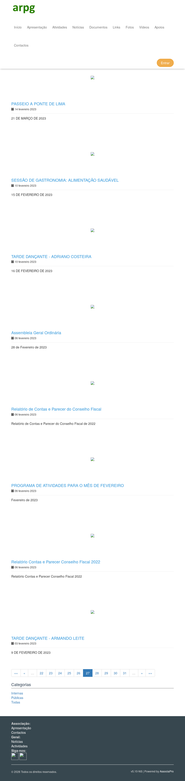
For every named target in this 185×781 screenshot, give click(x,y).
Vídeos (144, 27)
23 (51, 673)
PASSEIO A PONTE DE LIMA (38, 103)
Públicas (17, 697)
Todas (15, 702)
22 (41, 673)
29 (106, 673)
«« (16, 673)
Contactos (21, 45)
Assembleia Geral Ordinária (36, 332)
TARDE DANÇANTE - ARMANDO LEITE (47, 638)
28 (97, 673)
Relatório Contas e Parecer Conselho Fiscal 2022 (55, 562)
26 (78, 673)
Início (18, 27)
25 (69, 673)
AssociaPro (167, 771)
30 (115, 673)
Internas (17, 693)
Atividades (59, 27)
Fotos (130, 27)
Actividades (19, 746)
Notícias (78, 27)
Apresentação (37, 27)
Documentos (98, 27)
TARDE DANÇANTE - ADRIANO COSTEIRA (51, 256)
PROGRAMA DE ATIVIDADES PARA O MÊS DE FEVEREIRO (67, 485)
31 (125, 673)
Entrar (165, 63)
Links (116, 27)
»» (150, 673)
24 (60, 673)
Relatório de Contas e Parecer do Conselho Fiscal (56, 409)
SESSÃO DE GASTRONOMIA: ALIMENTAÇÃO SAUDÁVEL (65, 180)
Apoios (159, 27)
